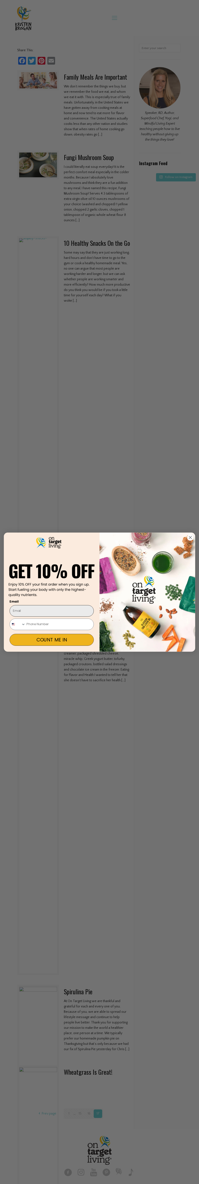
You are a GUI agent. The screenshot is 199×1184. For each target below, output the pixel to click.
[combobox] (17, 624)
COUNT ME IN (51, 639)
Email (14, 601)
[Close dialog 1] (190, 537)
